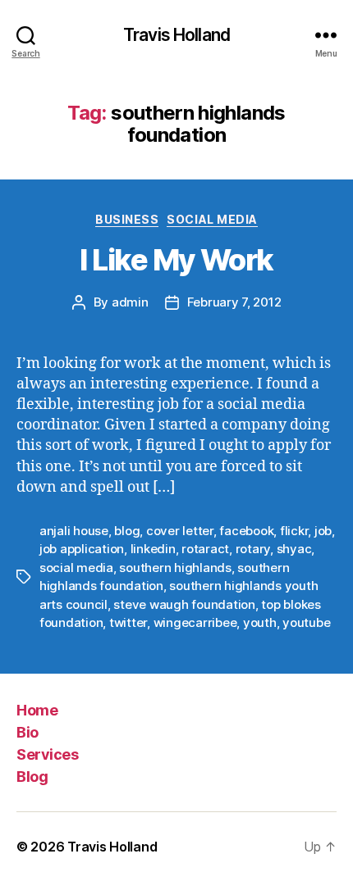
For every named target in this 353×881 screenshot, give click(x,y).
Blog (32, 776)
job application (81, 548)
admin (130, 302)
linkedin (153, 548)
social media (76, 567)
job (323, 530)
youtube (306, 622)
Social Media (212, 219)
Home (36, 710)
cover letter (179, 530)
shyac (294, 548)
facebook (246, 530)
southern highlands (175, 567)
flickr (294, 530)
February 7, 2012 (234, 302)
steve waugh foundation (183, 604)
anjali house (73, 530)
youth (260, 622)
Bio (27, 732)
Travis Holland (176, 34)
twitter (128, 622)
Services (47, 754)
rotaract (205, 548)
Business (126, 219)
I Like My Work (176, 260)
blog (127, 530)
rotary (253, 548)
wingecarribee (195, 622)
